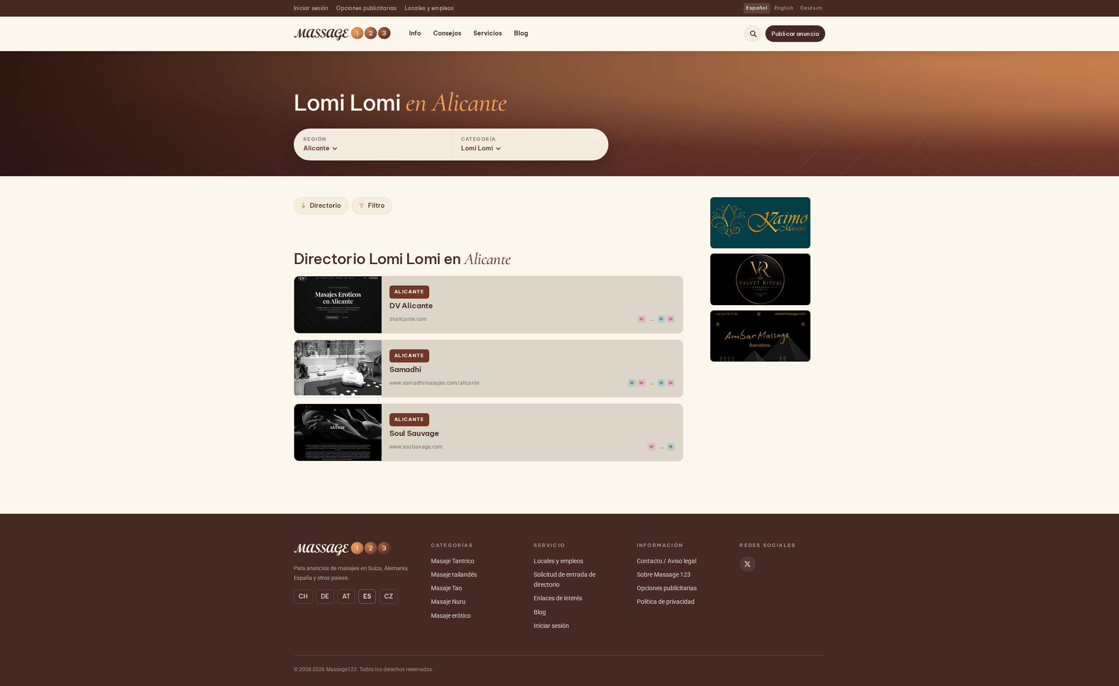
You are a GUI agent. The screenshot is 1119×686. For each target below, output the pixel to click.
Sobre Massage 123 (664, 574)
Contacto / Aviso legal (666, 560)
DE (325, 596)
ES (367, 596)
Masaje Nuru (448, 601)
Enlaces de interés (558, 598)
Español (757, 8)
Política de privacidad (666, 601)
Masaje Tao (446, 588)
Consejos (447, 33)
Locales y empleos (429, 8)
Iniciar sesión (311, 8)
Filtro (376, 205)
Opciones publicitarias (366, 8)
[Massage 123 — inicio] (342, 34)
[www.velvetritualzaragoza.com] (760, 279)
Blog (521, 33)
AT (346, 596)
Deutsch (811, 8)
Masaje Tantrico (452, 560)
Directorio (325, 205)
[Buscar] (753, 33)
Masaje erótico (451, 615)
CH (303, 596)
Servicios (487, 33)
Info (415, 33)
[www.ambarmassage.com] (760, 336)
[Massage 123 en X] (747, 564)
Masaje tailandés (454, 574)
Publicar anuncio (795, 33)
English (784, 8)
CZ (388, 596)
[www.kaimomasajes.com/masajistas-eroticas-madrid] (760, 222)
